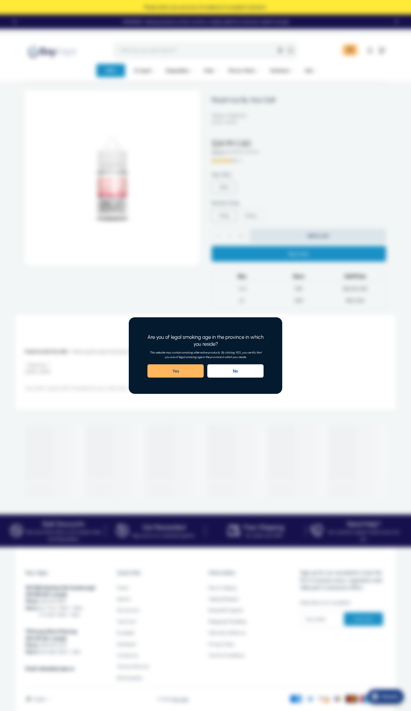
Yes (175, 371)
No (235, 371)
